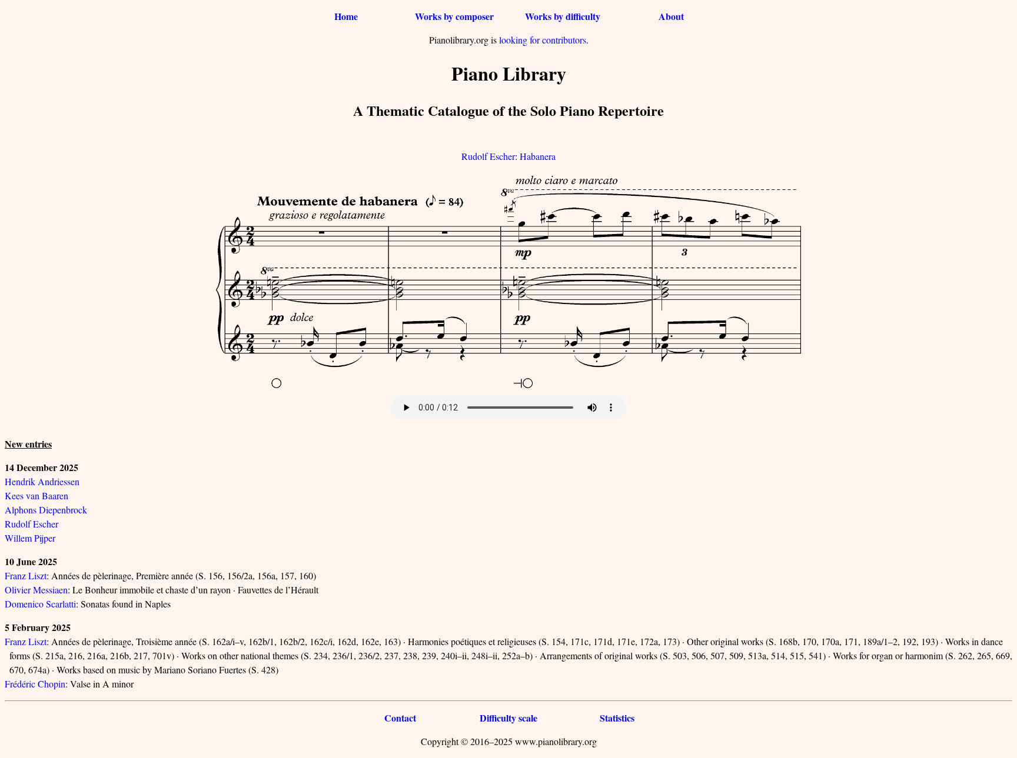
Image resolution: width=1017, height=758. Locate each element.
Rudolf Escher (488, 156)
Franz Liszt (25, 575)
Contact (400, 717)
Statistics (617, 717)
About (671, 16)
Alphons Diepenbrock (46, 509)
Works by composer (454, 16)
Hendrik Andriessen (42, 481)
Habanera (538, 156)
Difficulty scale (508, 717)
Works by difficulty (562, 16)
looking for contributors (542, 40)
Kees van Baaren (36, 495)
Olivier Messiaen (36, 589)
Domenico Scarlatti (40, 603)
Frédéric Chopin (35, 683)
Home (346, 16)
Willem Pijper (30, 538)
